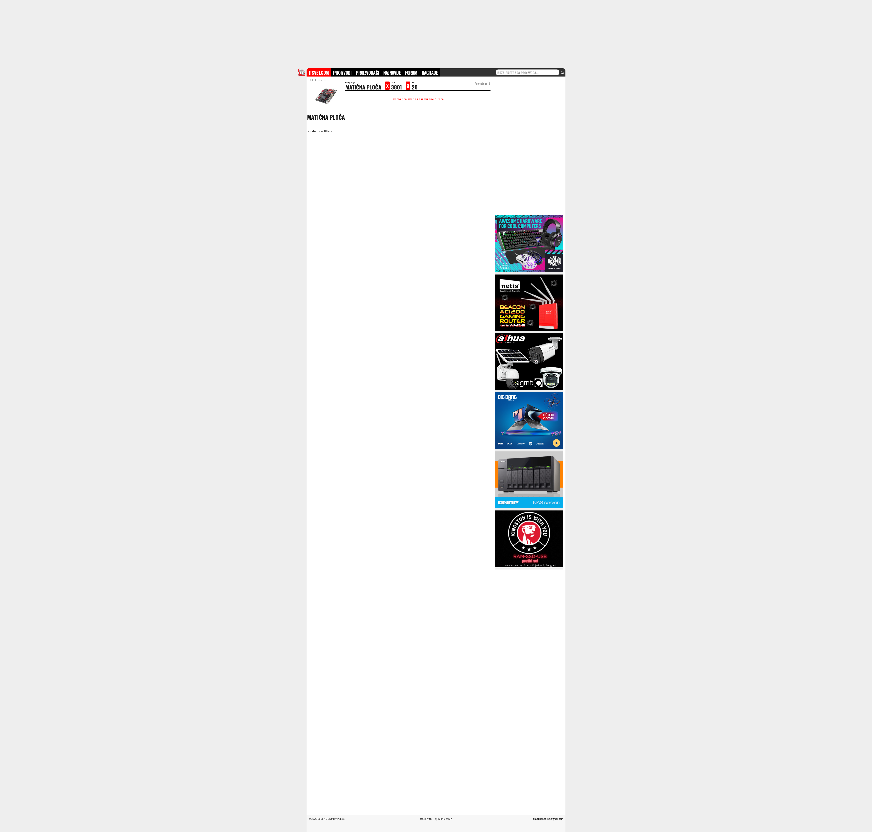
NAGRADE (430, 72)
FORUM (411, 72)
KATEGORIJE (317, 79)
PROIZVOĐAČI (367, 72)
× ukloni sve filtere (320, 131)
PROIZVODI (342, 72)
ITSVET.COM (319, 72)
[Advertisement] (436, 33)
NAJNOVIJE (392, 72)
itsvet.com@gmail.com (551, 818)
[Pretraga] (562, 72)
